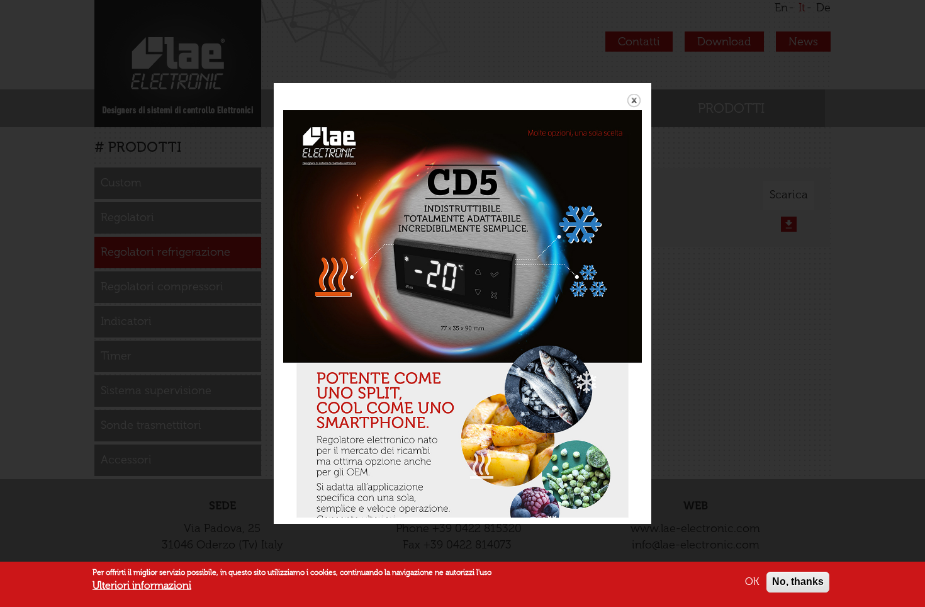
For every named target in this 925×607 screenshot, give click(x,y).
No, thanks (798, 581)
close (634, 100)
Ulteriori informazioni (141, 586)
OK (752, 581)
